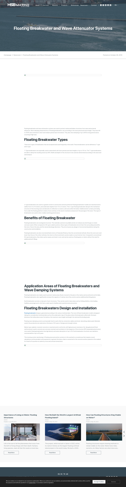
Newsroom (17, 55)
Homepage (7, 55)
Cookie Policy (32, 482)
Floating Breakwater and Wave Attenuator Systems (40, 55)
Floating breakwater (30, 313)
